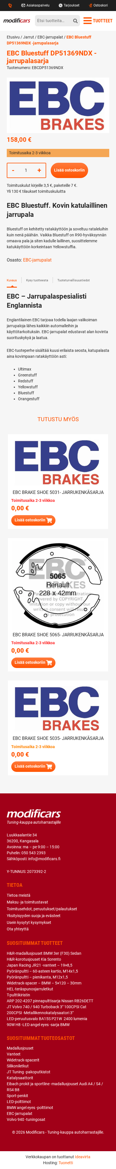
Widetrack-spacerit (23, 1060)
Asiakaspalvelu (38, 5)
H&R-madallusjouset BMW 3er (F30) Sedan (44, 953)
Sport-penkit (17, 1095)
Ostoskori (100, 5)
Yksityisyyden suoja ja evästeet (34, 915)
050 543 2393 (33, 853)
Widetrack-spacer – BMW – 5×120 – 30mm (44, 983)
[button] (33, 766)
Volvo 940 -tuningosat (26, 1119)
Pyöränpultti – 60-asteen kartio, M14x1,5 (42, 971)
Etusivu (13, 37)
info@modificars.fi (44, 859)
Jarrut (28, 37)
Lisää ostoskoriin (69, 170)
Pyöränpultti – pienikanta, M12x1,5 (37, 977)
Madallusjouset (20, 1048)
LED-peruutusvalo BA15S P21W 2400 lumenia (47, 1018)
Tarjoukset (71, 5)
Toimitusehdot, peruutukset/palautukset (42, 909)
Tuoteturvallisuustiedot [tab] (73, 280)
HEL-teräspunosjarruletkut (30, 989)
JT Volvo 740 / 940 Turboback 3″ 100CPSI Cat (46, 1007)
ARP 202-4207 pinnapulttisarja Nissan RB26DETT (50, 1001)
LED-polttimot (19, 1101)
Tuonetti (66, 1163)
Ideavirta (82, 1157)
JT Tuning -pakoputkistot (28, 1072)
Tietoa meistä (18, 895)
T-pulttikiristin (18, 995)
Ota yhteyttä (18, 929)
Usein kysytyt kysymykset (29, 922)
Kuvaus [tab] (12, 280)
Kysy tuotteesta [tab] (37, 280)
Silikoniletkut (18, 1066)
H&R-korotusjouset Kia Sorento (34, 959)
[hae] (75, 20)
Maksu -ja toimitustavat (27, 902)
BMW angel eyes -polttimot (30, 1107)
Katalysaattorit (20, 1078)
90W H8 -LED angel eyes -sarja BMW (38, 1024)
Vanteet (14, 1054)
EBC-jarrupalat (50, 37)
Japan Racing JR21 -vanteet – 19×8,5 (39, 965)
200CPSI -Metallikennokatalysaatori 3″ (40, 1012)
